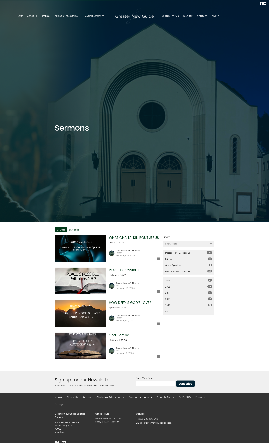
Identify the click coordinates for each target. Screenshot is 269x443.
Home (20, 16)
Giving (215, 16)
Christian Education (66, 16)
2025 (188, 286)
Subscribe (185, 384)
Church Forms (170, 16)
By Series (74, 229)
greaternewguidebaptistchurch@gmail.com (159, 422)
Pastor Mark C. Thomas (188, 252)
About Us (32, 16)
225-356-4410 (151, 419)
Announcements (94, 16)
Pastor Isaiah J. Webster (188, 271)
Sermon (46, 16)
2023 (188, 299)
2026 (188, 280)
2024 (188, 292)
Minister (188, 259)
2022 (188, 305)
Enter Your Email (145, 378)
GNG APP (188, 16)
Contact (202, 16)
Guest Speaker (188, 265)
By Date (60, 229)
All (166, 311)
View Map (60, 432)
